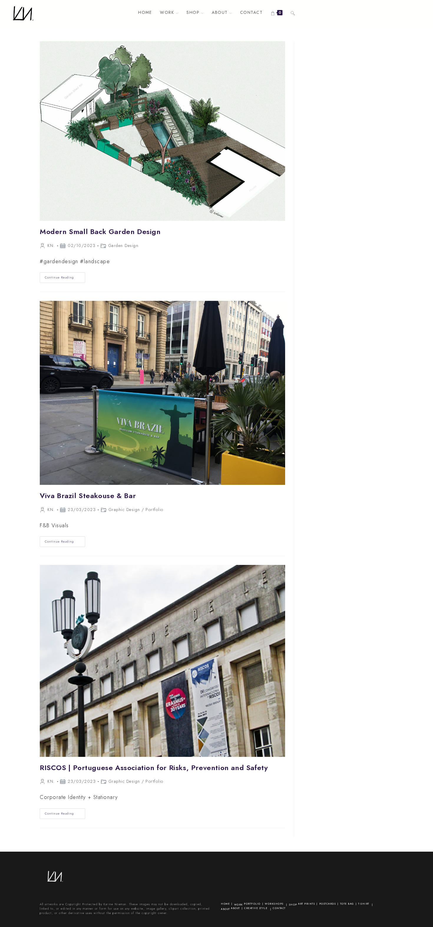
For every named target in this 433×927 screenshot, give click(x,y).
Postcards (327, 904)
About (225, 909)
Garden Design (123, 245)
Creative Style (255, 908)
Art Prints (306, 904)
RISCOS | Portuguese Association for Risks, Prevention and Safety (154, 767)
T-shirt (363, 904)
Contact (279, 908)
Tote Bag (347, 904)
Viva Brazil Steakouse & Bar (88, 495)
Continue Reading (65, 278)
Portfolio (154, 510)
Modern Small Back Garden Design (100, 231)
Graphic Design (124, 510)
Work (238, 904)
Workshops (274, 904)
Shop (293, 904)
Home (225, 904)
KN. (51, 245)
